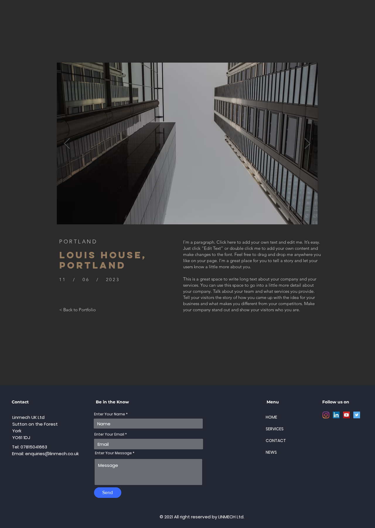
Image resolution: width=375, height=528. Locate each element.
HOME (271, 417)
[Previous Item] (67, 143)
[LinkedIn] (336, 415)
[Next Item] (307, 143)
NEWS (271, 452)
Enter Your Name (109, 414)
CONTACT (276, 440)
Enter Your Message (113, 453)
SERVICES (275, 429)
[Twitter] (356, 415)
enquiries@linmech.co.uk (52, 453)
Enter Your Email (109, 434)
